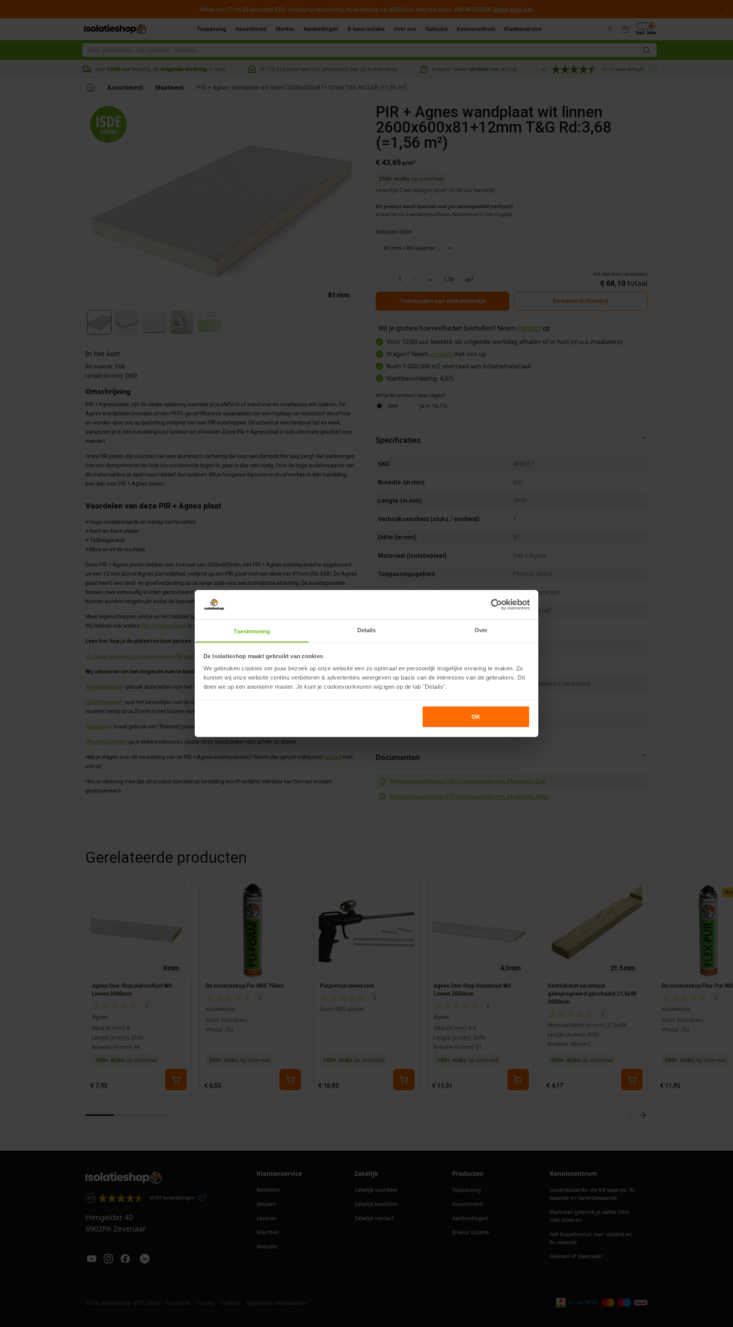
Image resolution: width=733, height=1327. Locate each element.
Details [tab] (366, 629)
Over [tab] (481, 629)
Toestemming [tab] (252, 631)
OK (475, 717)
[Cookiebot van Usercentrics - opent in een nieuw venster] (496, 604)
